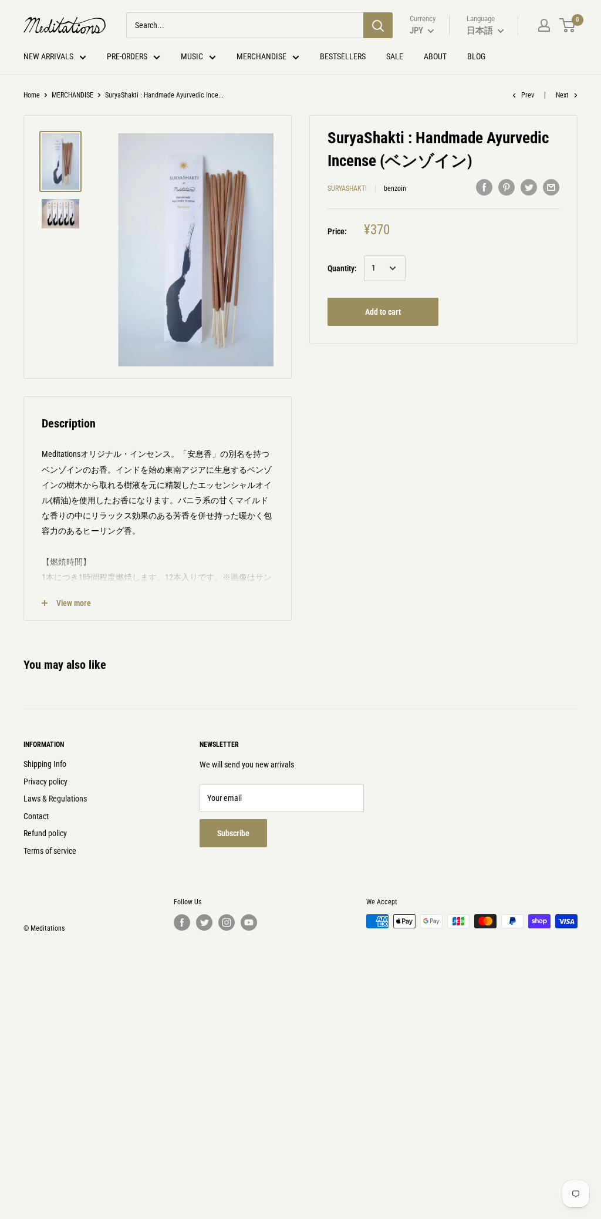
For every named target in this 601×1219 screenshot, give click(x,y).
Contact (36, 816)
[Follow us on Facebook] (182, 922)
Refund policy (45, 833)
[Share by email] (551, 187)
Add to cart (383, 311)
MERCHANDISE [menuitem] (261, 56)
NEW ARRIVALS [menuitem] (48, 56)
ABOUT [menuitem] (435, 56)
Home (31, 95)
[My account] (544, 25)
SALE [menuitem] (394, 56)
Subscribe (233, 833)
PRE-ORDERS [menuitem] (127, 56)
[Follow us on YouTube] (249, 922)
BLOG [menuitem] (476, 56)
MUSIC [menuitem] (192, 56)
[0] (568, 25)
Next (562, 95)
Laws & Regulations (55, 798)
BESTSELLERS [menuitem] (343, 56)
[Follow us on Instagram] (226, 922)
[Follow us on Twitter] (204, 922)
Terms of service (49, 851)
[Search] (378, 25)
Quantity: (342, 268)
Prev (527, 95)
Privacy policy (45, 781)
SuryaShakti (347, 188)
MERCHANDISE (72, 95)
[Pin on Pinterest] (506, 187)
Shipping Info (44, 764)
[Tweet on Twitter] (529, 187)
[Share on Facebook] (484, 187)
